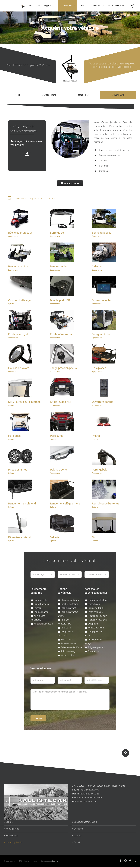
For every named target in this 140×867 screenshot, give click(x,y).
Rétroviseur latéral (19, 537)
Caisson (97, 266)
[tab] (18, 95)
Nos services (12, 835)
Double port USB (60, 300)
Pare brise (14, 435)
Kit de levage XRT (61, 401)
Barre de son (57, 232)
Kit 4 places (99, 368)
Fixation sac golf (18, 334)
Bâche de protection (20, 232)
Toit (94, 537)
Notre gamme (12, 828)
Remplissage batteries (105, 503)
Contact (9, 822)
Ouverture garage (102, 401)
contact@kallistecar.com (90, 797)
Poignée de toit (59, 469)
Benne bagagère (18, 266)
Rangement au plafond (22, 503)
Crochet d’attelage (19, 300)
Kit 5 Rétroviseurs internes (24, 401)
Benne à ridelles (101, 232)
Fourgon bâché (101, 334)
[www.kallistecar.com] (23, 5)
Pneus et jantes (17, 469)
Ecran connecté (101, 300)
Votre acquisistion (14, 842)
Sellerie (54, 537)
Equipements (36, 198)
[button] (132, 5)
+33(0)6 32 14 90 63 (89, 793)
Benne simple (58, 266)
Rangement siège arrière (65, 503)
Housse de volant (18, 368)
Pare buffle (56, 435)
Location (78, 835)
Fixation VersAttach (62, 334)
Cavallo (77, 842)
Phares (96, 435)
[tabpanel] (70, 421)
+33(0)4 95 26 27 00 (89, 789)
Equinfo (55, 861)
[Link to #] (125, 753)
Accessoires (20, 198)
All (9, 199)
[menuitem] (9, 198)
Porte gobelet (100, 469)
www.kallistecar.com (87, 801)
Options (51, 198)
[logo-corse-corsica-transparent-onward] (70, 56)
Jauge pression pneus (63, 368)
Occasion (78, 828)
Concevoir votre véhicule (85, 822)
